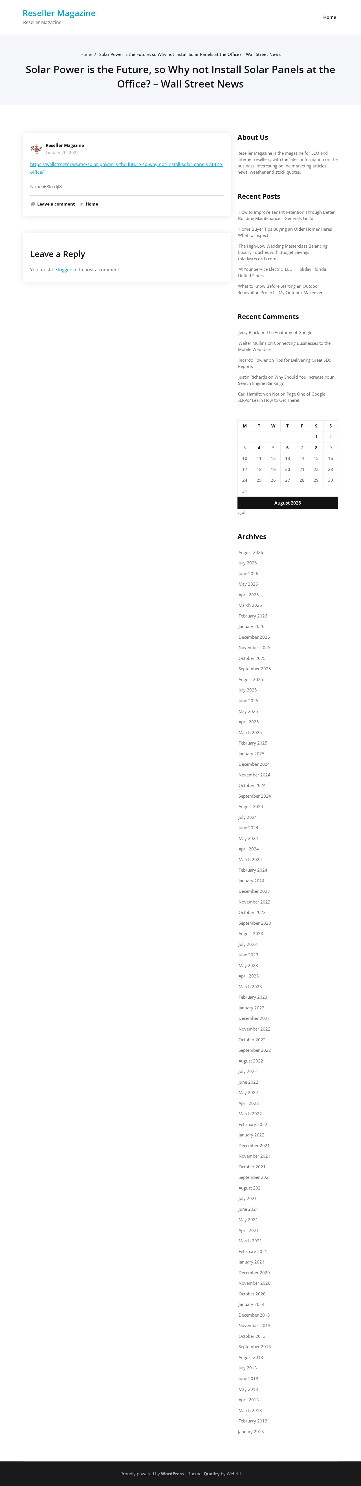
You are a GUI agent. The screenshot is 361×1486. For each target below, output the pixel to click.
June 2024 (248, 827)
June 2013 (248, 1378)
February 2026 (253, 616)
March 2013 (250, 1410)
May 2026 (248, 584)
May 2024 (248, 838)
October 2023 (252, 912)
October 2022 (252, 1039)
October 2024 (252, 785)
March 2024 (250, 859)
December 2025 (254, 637)
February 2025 (253, 743)
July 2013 (248, 1368)
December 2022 (254, 1018)
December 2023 (254, 891)
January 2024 (252, 880)
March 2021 (250, 1240)
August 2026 (251, 552)
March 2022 (250, 1113)
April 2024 (249, 849)
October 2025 (252, 658)
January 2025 (252, 753)
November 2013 (254, 1325)
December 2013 (254, 1315)
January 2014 (252, 1304)
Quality (212, 1473)
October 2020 (252, 1294)
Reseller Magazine (59, 13)
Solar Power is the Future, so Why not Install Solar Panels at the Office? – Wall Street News (190, 54)
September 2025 (255, 668)
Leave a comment (56, 204)
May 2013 (248, 1389)
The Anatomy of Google (289, 332)
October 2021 (252, 1166)
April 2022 (249, 1103)
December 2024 (254, 764)
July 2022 (248, 1071)
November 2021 (254, 1156)
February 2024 (253, 870)
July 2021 (248, 1198)
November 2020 (254, 1283)
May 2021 (248, 1219)
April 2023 (249, 976)
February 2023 (253, 997)
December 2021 (254, 1145)
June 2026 (248, 573)
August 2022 (251, 1061)
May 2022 (248, 1092)
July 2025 (248, 690)
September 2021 (255, 1177)
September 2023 (255, 923)
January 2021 (252, 1262)
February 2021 (253, 1251)
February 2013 (253, 1421)
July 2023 (248, 944)
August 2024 (251, 806)
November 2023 (254, 902)
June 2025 (248, 700)
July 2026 (248, 563)
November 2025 (254, 647)
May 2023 (248, 965)
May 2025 (248, 711)
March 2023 (250, 986)
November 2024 (254, 775)
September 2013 (255, 1346)
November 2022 (254, 1029)
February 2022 (253, 1124)
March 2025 (250, 732)
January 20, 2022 (62, 152)
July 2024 (248, 817)
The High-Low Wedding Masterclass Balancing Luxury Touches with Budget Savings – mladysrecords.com (282, 252)
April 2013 (249, 1399)
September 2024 (255, 796)
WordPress (172, 1473)
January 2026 (252, 626)
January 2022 (252, 1135)
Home (329, 17)
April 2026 (249, 594)
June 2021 (248, 1209)
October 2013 (252, 1336)
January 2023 (252, 1008)
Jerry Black (249, 332)
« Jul (241, 512)
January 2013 (251, 1431)
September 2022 (255, 1050)
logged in (68, 270)
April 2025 (249, 722)
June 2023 (248, 954)
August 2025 (251, 679)
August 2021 (251, 1188)
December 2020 (254, 1272)
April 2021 (249, 1230)
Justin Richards (253, 377)
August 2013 (251, 1357)
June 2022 (248, 1082)
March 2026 (250, 605)
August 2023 (251, 933)
